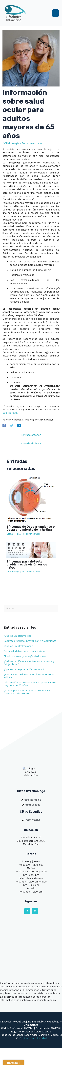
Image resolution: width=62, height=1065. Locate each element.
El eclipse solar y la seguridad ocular (25, 656)
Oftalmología (11, 143)
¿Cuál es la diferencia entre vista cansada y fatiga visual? (29, 663)
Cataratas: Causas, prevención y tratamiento (30, 640)
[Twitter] (11, 425)
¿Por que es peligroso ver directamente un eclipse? (29, 676)
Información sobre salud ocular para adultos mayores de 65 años (30, 684)
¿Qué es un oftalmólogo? (18, 635)
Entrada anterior (31, 434)
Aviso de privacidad (35, 1038)
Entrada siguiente (31, 443)
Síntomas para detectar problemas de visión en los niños (26, 564)
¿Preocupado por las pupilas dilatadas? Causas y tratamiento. (27, 692)
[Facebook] (4, 425)
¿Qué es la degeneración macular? (24, 669)
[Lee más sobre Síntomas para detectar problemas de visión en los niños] (31, 549)
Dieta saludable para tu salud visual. (25, 651)
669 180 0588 (10, 412)
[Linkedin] (19, 425)
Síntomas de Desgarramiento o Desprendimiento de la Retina (30, 528)
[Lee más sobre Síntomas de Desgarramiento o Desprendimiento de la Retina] (31, 498)
